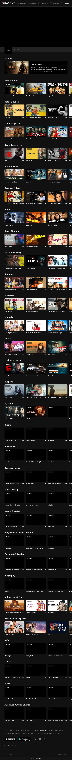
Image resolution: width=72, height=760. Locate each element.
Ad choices (26, 733)
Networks (66, 3)
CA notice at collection (12, 733)
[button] (36, 67)
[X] (44, 739)
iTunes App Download (10, 739)
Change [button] (14, 746)
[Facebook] (40, 739)
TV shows (56, 3)
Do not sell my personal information (48, 733)
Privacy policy (59, 730)
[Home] (8, 3)
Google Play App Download (24, 739)
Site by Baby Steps (62, 754)
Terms (50, 730)
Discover (33, 3)
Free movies (44, 3)
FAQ (32, 733)
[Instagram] (35, 739)
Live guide (23, 3)
